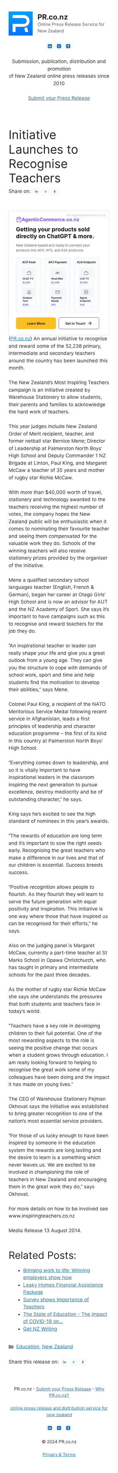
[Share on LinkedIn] (36, 191)
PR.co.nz (53, 17)
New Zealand (57, 1346)
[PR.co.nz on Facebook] (68, 46)
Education (27, 1346)
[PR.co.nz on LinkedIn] (49, 46)
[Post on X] (45, 191)
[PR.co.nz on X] (59, 46)
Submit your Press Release (59, 98)
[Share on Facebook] (54, 191)
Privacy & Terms (59, 1454)
